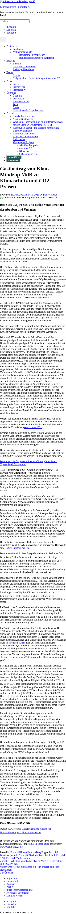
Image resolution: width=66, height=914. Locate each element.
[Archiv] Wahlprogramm (18, 858)
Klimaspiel (24, 151)
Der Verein (18, 98)
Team (15, 104)
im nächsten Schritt (15, 642)
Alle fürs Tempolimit (29, 145)
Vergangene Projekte (23, 142)
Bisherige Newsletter (23, 69)
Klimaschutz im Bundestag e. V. (16, 7)
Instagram (11, 26)
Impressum (11, 878)
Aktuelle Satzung (21, 101)
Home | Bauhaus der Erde (17, 547)
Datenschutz (12, 881)
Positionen (11, 46)
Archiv (9, 886)
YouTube (11, 32)
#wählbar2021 (26, 148)
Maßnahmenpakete (22, 52)
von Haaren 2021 (33, 427)
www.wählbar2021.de (11, 846)
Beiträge (10, 60)
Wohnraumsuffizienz (23, 133)
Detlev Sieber (50, 194)
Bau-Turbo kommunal (24, 116)
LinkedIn (11, 29)
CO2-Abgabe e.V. (28, 154)
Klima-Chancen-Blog (38, 843)
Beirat (16, 107)
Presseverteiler (20, 87)
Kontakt (10, 884)
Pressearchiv (19, 89)
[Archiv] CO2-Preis (28, 855)
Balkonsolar (19, 139)
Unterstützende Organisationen (28, 110)
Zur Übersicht (7, 872)
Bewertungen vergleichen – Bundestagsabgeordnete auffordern (36, 56)
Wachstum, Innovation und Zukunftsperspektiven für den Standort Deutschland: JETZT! (38, 123)
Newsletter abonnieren (24, 66)
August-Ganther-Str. (23, 119)
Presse (9, 81)
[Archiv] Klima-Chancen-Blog (25, 852)
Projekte (10, 113)
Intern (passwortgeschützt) (19, 889)
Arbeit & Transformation (25, 136)
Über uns (11, 92)
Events (9, 72)
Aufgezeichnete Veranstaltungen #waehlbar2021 (37, 78)
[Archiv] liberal (47, 855)
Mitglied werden (14, 895)
